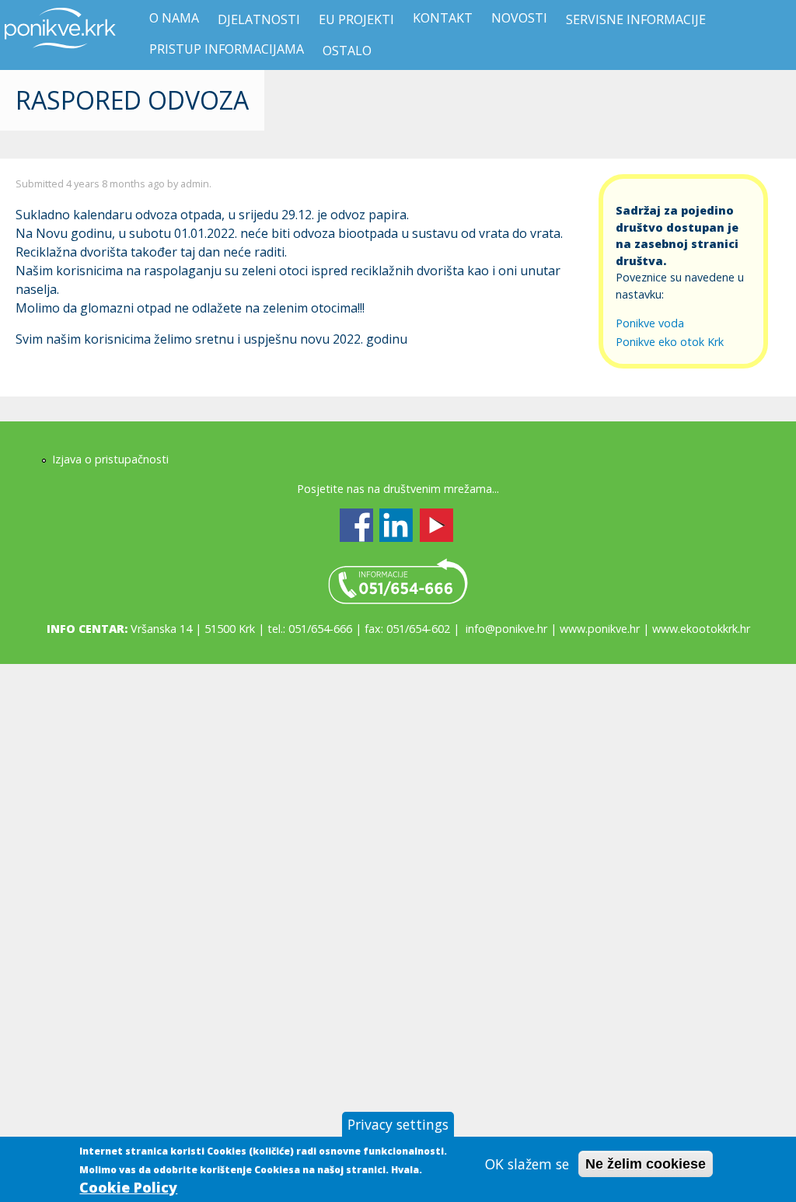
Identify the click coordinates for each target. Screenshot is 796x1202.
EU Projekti (356, 19)
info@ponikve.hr (506, 628)
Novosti (519, 17)
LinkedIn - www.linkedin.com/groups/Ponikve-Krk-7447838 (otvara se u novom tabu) (396, 525)
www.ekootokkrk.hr (701, 628)
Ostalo (347, 50)
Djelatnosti (259, 19)
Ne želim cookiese (645, 1164)
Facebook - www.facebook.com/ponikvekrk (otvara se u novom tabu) (356, 525)
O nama (174, 17)
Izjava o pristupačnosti (110, 459)
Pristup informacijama (226, 49)
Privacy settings (398, 1124)
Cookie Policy (128, 1187)
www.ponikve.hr (600, 628)
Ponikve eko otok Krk (670, 341)
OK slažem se (527, 1164)
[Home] (60, 57)
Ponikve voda (650, 323)
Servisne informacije (636, 19)
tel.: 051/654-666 (398, 581)
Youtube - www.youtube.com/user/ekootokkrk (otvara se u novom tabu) (436, 525)
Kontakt (443, 17)
